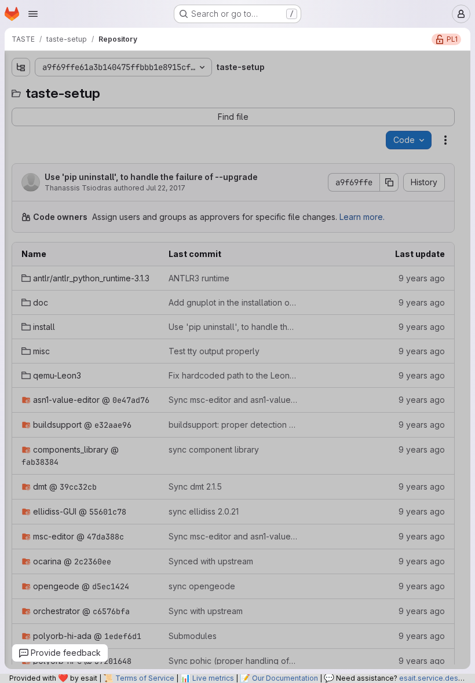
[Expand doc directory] (18, 129)
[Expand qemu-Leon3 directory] (18, 185)
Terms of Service (144, 678)
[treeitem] (93, 110)
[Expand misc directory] (18, 166)
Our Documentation (285, 678)
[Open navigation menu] (33, 14)
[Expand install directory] (18, 148)
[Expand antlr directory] (18, 110)
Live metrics (213, 678)
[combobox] (92, 90)
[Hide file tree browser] (18, 67)
